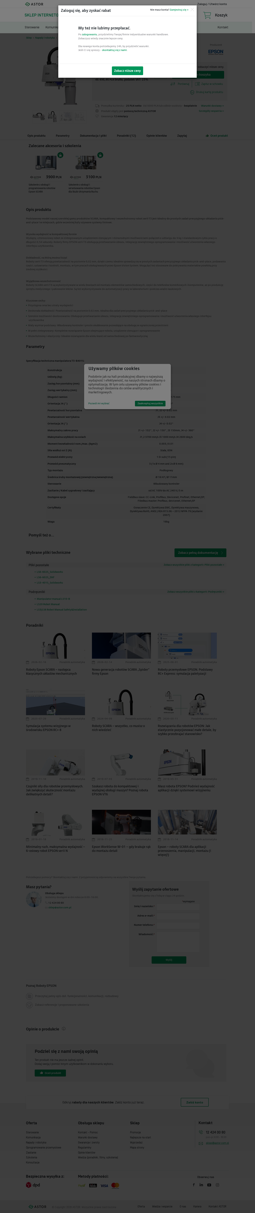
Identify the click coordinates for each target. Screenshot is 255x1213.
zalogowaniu (89, 34)
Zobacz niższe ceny (127, 71)
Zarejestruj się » (179, 9)
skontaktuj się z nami (114, 50)
